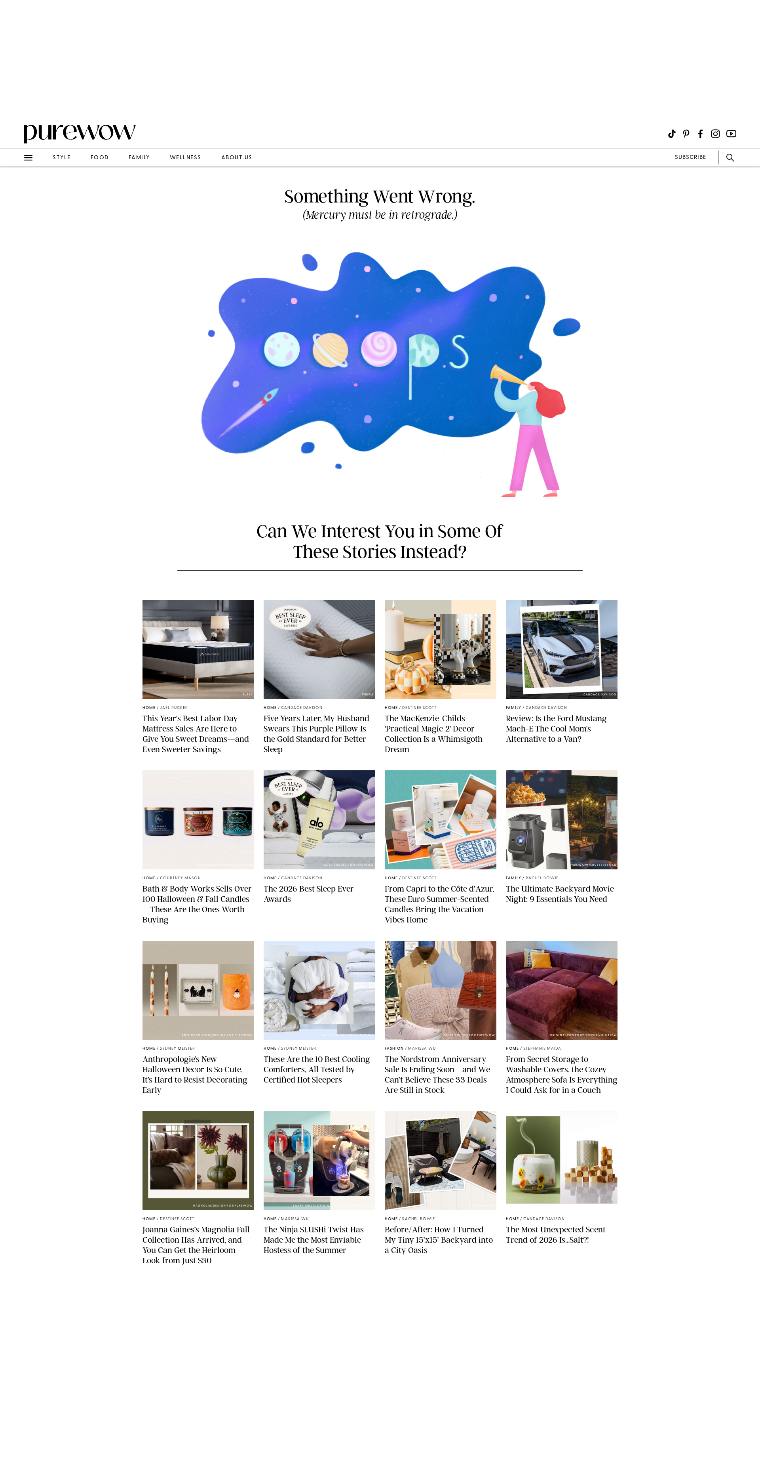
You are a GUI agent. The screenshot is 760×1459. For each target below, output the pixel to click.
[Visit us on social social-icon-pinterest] (686, 134)
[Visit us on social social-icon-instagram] (715, 134)
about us (237, 158)
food (100, 158)
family (139, 158)
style (62, 158)
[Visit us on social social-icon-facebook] (700, 134)
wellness (185, 158)
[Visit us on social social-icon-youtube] (731, 134)
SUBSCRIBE (690, 157)
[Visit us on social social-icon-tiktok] (672, 134)
